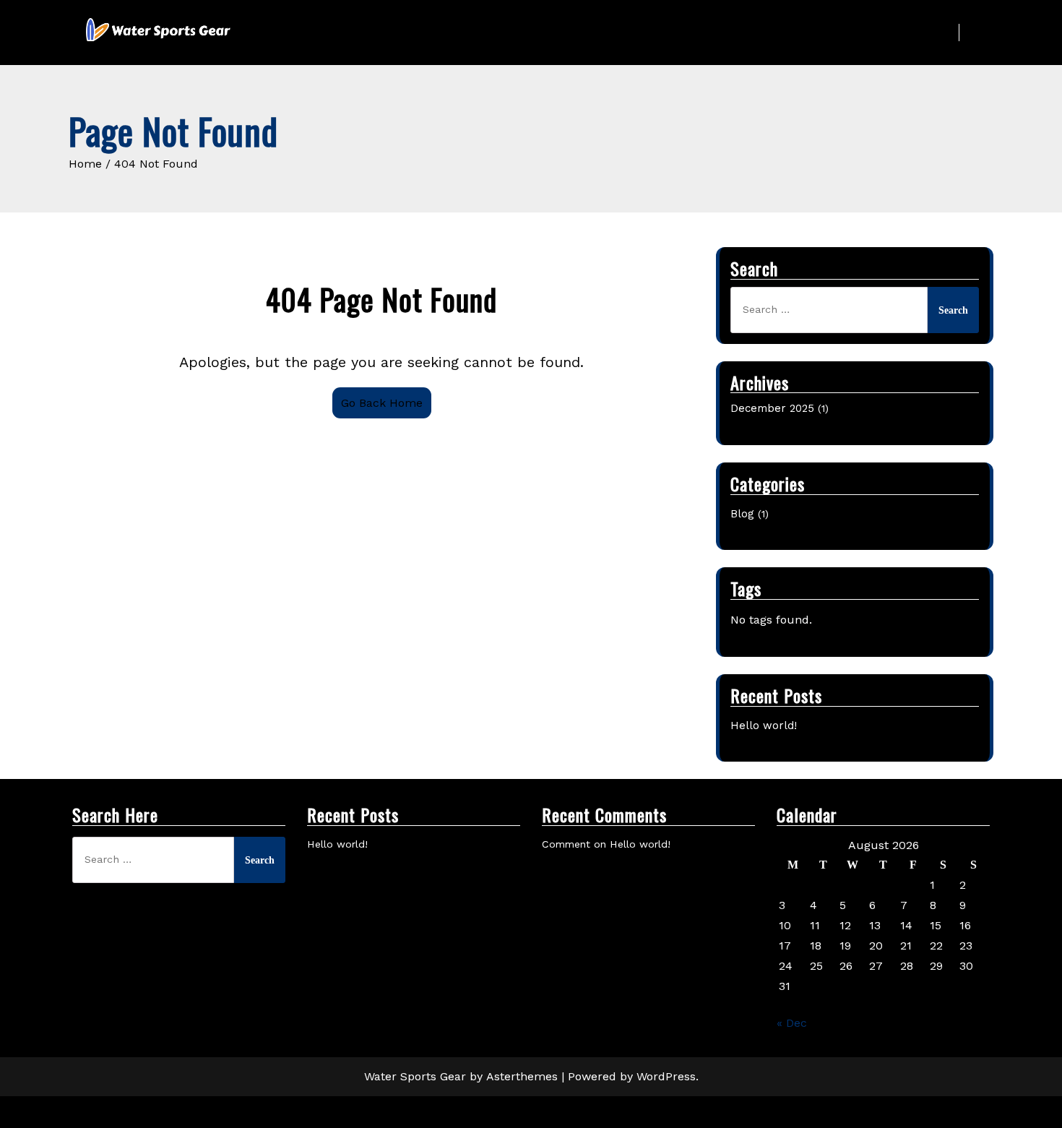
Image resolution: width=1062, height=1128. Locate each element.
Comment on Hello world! (606, 844)
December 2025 (772, 408)
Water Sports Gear (415, 1076)
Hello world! (763, 725)
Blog (742, 513)
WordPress (666, 1076)
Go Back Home (382, 403)
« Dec (792, 1023)
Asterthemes (522, 1076)
